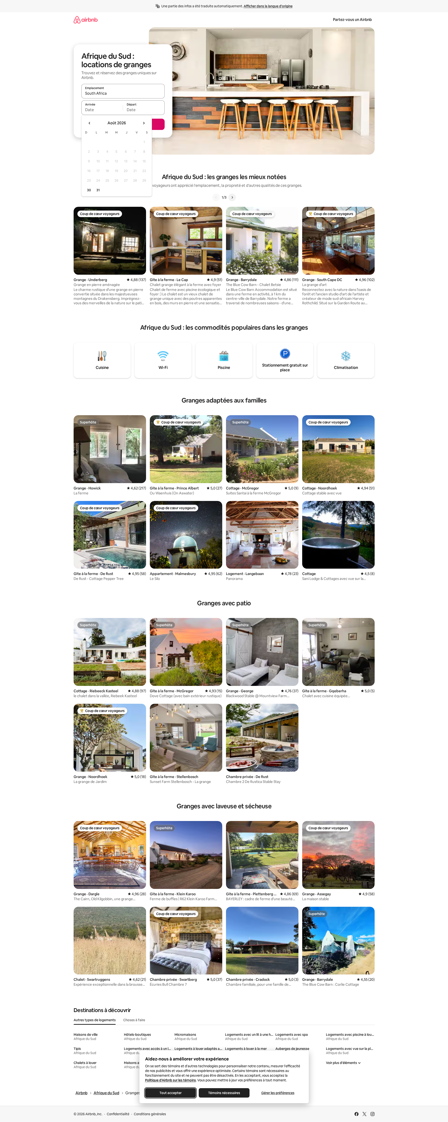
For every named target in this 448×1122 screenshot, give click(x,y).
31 (98, 190)
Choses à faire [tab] (134, 1020)
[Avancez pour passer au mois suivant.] (143, 123)
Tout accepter (170, 1093)
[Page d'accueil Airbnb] (86, 19)
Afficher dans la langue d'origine (268, 6)
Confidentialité (118, 1114)
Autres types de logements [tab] (95, 1020)
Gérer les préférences (277, 1093)
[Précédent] (216, 197)
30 (89, 190)
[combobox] (123, 93)
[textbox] (102, 110)
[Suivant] (232, 197)
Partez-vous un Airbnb (352, 19)
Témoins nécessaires (224, 1093)
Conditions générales (150, 1114)
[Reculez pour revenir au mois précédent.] (89, 123)
